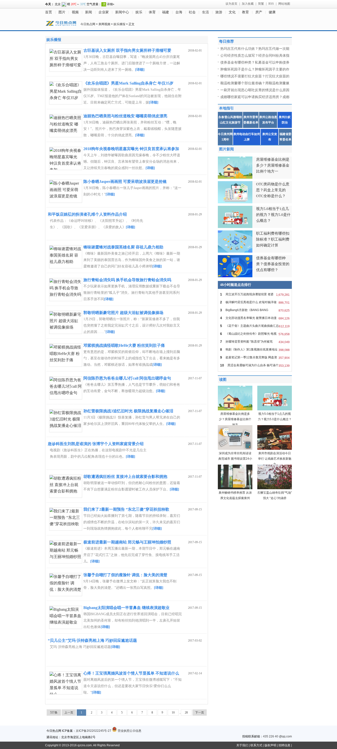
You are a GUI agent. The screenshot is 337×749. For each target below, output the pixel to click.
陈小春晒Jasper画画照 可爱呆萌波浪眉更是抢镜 (125, 181)
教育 (245, 12)
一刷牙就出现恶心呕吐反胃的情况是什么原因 (254, 90)
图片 (61, 12)
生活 (205, 12)
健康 (272, 12)
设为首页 (231, 3)
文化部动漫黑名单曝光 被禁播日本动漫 (255, 318)
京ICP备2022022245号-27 (93, 730)
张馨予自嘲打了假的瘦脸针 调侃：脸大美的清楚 (125, 575)
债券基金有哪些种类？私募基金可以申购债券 (254, 62)
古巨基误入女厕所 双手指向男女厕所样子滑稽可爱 (127, 50)
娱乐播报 (119, 24)
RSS (271, 3)
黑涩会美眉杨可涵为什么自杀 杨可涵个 (255, 365)
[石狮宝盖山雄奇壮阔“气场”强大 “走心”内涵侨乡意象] (274, 488)
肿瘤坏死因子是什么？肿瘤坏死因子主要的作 (254, 69)
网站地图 (284, 3)
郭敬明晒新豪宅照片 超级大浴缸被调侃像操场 (123, 313)
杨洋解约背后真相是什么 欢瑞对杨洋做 (255, 302)
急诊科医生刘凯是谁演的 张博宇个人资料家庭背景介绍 (96, 444)
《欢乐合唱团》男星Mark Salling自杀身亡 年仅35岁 (128, 83)
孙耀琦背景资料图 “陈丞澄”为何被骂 (255, 342)
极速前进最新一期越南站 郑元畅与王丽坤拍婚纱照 (127, 542)
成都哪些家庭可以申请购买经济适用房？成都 (254, 97)
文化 (232, 12)
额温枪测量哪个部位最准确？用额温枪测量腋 (254, 83)
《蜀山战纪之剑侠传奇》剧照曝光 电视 (255, 334)
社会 (192, 12)
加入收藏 (248, 3)
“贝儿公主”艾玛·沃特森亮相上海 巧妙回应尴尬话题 (92, 640)
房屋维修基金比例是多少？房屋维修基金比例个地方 (235, 419)
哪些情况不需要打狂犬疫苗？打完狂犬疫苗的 (254, 76)
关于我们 (242, 745)
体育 (152, 12)
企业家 (103, 12)
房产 (258, 12)
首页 (48, 12)
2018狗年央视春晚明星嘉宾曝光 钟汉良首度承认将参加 (131, 149)
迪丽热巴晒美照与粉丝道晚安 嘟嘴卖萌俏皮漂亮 (125, 116)
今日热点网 (87, 24)
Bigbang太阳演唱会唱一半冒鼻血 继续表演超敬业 (126, 608)
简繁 (261, 3)
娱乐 (138, 12)
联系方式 (256, 745)
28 (186, 712)
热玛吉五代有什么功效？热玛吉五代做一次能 (254, 49)
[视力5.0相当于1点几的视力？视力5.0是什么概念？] (274, 409)
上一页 (68, 712)
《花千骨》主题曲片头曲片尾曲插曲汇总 (255, 326)
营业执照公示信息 (129, 730)
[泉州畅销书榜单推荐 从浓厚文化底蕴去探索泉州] (235, 488)
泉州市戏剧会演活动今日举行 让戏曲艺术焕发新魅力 (274, 459)
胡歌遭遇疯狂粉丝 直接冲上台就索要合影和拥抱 (125, 476)
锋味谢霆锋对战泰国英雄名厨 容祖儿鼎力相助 (123, 247)
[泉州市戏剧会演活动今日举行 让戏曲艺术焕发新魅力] (274, 449)
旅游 (218, 12)
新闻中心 (122, 12)
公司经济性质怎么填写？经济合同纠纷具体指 (254, 55)
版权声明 (270, 745)
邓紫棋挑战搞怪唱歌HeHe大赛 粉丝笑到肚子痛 (124, 345)
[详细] (140, 69)
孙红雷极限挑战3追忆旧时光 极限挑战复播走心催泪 (128, 411)
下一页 (199, 712)
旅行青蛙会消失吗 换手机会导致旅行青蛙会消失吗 (127, 280)
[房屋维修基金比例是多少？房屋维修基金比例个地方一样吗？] (235, 409)
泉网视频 (104, 24)
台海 (178, 12)
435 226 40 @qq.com (277, 736)
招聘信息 (284, 745)
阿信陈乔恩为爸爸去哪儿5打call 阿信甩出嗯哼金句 (127, 378)
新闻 (88, 12)
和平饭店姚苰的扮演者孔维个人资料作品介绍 (87, 214)
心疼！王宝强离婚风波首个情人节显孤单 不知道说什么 (131, 673)
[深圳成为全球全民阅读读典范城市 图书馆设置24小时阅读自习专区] (235, 449)
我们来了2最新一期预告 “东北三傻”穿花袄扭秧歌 (126, 509)
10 (173, 712)
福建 (165, 12)
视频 (75, 12)
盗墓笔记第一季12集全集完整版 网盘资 (255, 357)
